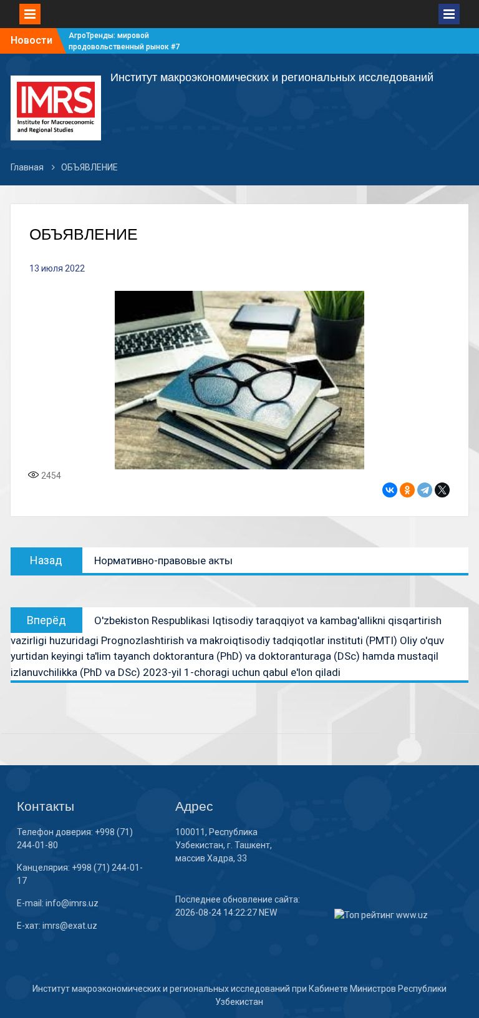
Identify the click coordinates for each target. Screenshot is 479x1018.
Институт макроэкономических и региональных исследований (271, 77)
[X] (442, 489)
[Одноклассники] (407, 489)
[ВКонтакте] (389, 489)
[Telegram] (424, 489)
